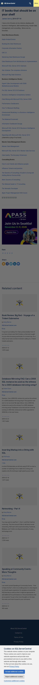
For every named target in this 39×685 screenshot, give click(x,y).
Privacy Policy (14, 666)
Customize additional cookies (14, 681)
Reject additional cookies (14, 677)
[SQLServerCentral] (1, 3)
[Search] (30, 3)
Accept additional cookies (14, 672)
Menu (36, 3)
